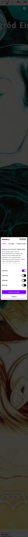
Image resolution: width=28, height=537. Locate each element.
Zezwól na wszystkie (14, 292)
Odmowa (14, 296)
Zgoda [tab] (4, 243)
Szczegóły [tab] (11, 243)
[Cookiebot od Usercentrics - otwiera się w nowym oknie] (19, 239)
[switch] (24, 275)
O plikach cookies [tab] (21, 243)
